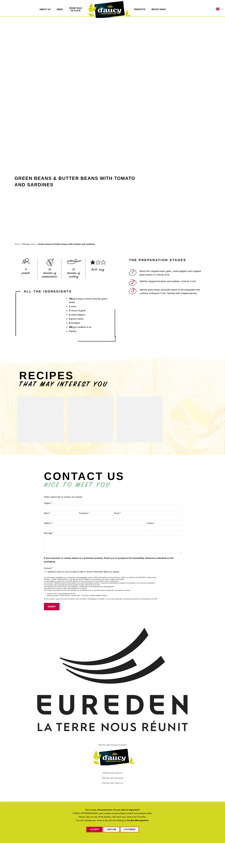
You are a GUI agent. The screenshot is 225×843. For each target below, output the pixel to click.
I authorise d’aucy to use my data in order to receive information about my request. (83, 572)
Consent (48, 568)
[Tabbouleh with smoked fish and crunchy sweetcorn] (90, 419)
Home (18, 244)
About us (45, 9)
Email (117, 513)
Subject (48, 503)
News (60, 9)
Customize (129, 829)
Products (139, 9)
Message (48, 533)
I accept (94, 829)
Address (48, 523)
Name (47, 513)
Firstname (84, 513)
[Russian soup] (41, 419)
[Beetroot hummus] (140, 419)
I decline (111, 829)
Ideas (159, 9)
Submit (52, 606)
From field (75, 9)
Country (150, 523)
